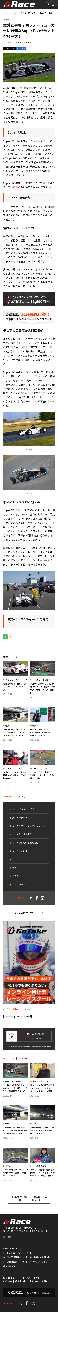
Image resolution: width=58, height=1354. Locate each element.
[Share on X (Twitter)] (9, 48)
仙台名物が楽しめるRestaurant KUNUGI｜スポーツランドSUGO (42, 732)
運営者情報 (20, 1281)
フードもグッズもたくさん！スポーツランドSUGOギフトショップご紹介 (15, 732)
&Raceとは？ (10, 1277)
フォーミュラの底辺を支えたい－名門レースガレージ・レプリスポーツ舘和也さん (42, 1090)
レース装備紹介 (19, 850)
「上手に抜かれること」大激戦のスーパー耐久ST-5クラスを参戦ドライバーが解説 (42, 688)
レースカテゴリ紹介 (22, 834)
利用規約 (7, 1281)
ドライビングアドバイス (24, 809)
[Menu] (53, 4)
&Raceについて (24, 913)
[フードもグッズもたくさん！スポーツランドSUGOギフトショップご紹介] (15, 714)
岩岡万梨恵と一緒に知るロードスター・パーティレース (15, 686)
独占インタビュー (21, 817)
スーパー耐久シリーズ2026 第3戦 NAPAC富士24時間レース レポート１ (15, 1172)
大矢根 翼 (27, 42)
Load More (36, 1198)
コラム (15, 876)
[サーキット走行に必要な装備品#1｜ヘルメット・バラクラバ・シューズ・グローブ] (42, 1155)
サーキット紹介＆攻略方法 (25, 842)
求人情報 (34, 1281)
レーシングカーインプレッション (28, 825)
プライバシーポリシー (31, 1277)
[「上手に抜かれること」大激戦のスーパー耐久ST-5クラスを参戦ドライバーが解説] (42, 668)
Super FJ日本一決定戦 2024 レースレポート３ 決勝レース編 (42, 775)
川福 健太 (17, 42)
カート (15, 859)
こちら (16, 187)
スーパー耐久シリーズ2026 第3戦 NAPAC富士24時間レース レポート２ (42, 1130)
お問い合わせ (48, 1281)
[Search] (48, 4)
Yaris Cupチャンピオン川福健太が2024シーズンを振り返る (14, 775)
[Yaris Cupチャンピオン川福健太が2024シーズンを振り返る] (15, 757)
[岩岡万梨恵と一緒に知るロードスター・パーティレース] (15, 668)
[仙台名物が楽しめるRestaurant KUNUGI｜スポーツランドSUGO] (42, 714)
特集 (8, 19)
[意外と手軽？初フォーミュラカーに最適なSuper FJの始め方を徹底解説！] (29, 81)
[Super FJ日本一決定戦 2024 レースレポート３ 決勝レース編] (42, 757)
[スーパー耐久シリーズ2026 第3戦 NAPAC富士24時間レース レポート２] (42, 1113)
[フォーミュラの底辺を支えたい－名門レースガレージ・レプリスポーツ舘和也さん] (42, 1070)
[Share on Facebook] (21, 48)
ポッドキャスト (19, 884)
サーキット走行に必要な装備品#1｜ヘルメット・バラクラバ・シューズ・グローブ (42, 1174)
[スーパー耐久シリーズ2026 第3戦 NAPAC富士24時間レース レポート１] (15, 1155)
